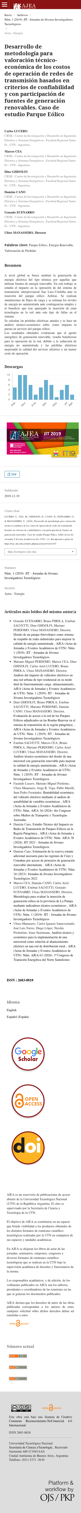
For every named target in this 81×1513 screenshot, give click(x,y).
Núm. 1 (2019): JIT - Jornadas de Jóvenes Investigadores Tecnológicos (38, 21)
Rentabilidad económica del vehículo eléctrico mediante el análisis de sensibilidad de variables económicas (44, 797)
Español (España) (18, 1017)
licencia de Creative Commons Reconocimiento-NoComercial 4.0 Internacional (40, 1421)
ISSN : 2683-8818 (20, 980)
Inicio (8, 15)
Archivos (22, 15)
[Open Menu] (4, 4)
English (11, 1010)
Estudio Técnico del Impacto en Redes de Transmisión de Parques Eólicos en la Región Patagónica (43, 828)
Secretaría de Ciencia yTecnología (31, 1447)
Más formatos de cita (22, 552)
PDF (14, 474)
